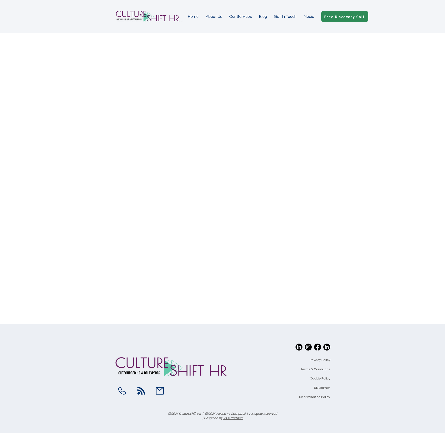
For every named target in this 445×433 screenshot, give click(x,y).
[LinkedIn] (299, 347)
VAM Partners (233, 418)
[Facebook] (317, 347)
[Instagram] (308, 347)
